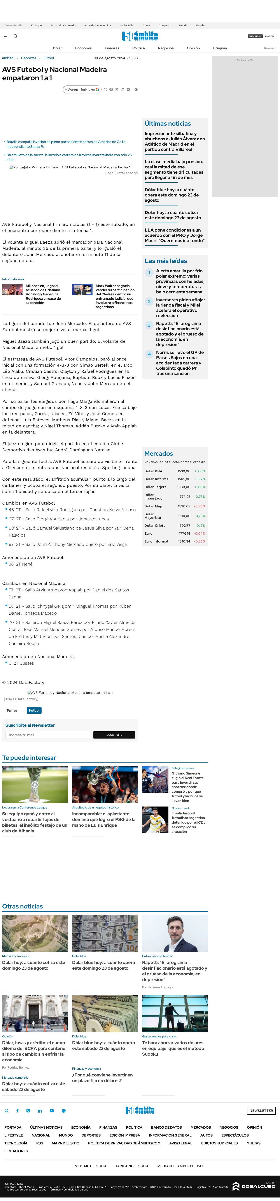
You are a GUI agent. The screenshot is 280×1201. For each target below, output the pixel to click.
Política (138, 48)
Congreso (164, 25)
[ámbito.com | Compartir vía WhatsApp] (105, 89)
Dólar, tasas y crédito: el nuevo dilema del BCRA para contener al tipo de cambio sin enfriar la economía (34, 1051)
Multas (254, 1143)
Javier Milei (127, 25)
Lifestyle (13, 1135)
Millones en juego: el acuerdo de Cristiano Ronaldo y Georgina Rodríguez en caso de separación (43, 294)
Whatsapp (64, 1111)
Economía (83, 48)
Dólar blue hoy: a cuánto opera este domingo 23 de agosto (172, 195)
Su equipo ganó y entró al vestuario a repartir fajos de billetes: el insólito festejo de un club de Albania (34, 822)
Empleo (201, 25)
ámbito (8, 58)
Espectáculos (235, 1135)
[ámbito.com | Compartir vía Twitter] (117, 89)
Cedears (199, 462)
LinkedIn (40, 1111)
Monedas (151, 462)
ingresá (270, 36)
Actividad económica (97, 25)
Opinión (193, 48)
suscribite (255, 36)
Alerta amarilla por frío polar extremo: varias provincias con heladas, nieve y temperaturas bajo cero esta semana (180, 281)
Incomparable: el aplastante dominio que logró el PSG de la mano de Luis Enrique (103, 819)
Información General (170, 1135)
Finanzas (112, 48)
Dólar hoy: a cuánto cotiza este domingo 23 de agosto (173, 215)
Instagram (28, 1111)
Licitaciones (16, 1151)
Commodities (181, 462)
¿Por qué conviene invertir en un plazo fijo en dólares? (102, 1077)
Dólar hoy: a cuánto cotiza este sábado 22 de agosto (33, 1086)
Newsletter (270, 48)
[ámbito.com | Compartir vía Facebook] (111, 89)
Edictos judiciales (219, 1143)
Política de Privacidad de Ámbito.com (124, 1143)
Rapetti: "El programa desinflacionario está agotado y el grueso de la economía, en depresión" (180, 334)
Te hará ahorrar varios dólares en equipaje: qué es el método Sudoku (173, 1048)
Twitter (6, 1110)
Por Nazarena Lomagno (158, 987)
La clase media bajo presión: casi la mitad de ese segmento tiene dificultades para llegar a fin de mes (174, 169)
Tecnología (16, 1143)
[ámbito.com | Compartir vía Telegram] (128, 89)
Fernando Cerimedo (63, 25)
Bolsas (165, 462)
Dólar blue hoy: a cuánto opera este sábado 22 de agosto (103, 1045)
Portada (12, 1127)
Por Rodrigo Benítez (16, 1067)
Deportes (28, 58)
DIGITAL (92, 1166)
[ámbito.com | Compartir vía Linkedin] (122, 89)
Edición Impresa (124, 1135)
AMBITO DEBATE (181, 1166)
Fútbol (49, 58)
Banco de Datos (166, 1127)
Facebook (17, 1111)
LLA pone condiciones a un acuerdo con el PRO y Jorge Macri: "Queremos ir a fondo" (175, 235)
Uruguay (220, 48)
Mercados (201, 1127)
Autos (206, 1135)
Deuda (183, 25)
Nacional (41, 1135)
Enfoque (36, 25)
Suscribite (114, 734)
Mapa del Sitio (65, 1143)
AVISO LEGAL (180, 1143)
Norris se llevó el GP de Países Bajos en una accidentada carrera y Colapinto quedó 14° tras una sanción (180, 363)
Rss (39, 1143)
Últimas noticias (46, 1127)
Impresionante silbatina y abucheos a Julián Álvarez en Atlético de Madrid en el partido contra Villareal (175, 141)
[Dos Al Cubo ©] (254, 1186)
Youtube (51, 1110)
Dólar (57, 48)
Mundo (66, 1135)
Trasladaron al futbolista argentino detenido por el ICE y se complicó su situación (188, 822)
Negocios (166, 48)
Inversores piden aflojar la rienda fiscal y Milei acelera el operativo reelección (180, 307)
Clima (146, 25)
